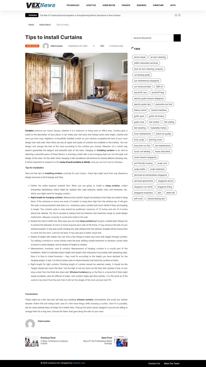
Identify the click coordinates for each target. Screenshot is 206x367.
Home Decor (109, 5)
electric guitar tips (142, 104)
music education (162, 151)
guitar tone (139, 122)
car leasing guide (142, 75)
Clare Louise (57, 46)
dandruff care (140, 92)
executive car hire (164, 104)
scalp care (162, 163)
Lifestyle (91, 5)
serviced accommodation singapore (150, 175)
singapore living (164, 187)
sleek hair (170, 192)
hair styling (169, 122)
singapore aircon (165, 181)
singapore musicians (143, 192)
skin (159, 192)
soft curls (138, 198)
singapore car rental (143, 187)
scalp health (139, 169)
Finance (126, 5)
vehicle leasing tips (156, 198)
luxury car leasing (142, 151)
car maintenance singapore (146, 80)
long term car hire (142, 145)
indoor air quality (163, 133)
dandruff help (158, 92)
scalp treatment (157, 169)
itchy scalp (139, 139)
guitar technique (156, 116)
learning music (155, 139)
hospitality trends (158, 128)
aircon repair (140, 57)
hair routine (154, 122)
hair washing (140, 128)
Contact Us (154, 363)
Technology (72, 5)
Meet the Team (171, 363)
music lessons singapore (145, 157)
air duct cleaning (158, 57)
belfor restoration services (146, 63)
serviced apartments (143, 181)
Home (31, 24)
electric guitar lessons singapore (149, 98)
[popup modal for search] (180, 5)
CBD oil (159, 86)
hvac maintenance (142, 133)
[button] (176, 15)
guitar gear (139, 116)
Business (141, 5)
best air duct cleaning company (148, 69)
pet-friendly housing (143, 163)
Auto (173, 5)
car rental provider (142, 86)
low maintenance (163, 145)
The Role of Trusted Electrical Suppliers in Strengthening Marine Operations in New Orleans (80, 15)
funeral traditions (159, 110)
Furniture (158, 5)
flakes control (140, 110)
